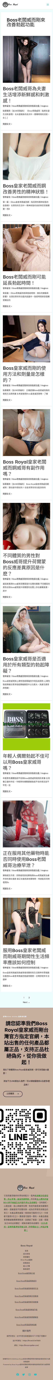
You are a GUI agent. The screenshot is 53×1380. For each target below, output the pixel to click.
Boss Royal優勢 (26, 1260)
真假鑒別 (26, 1257)
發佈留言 (7, 106)
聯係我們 (26, 1269)
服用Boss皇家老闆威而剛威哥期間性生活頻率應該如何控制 (26, 956)
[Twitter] (23, 1374)
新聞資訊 (26, 1263)
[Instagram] (29, 1374)
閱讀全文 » (7, 123)
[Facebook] (17, 1374)
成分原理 (26, 1254)
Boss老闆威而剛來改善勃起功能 (26, 106)
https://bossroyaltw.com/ (29, 1345)
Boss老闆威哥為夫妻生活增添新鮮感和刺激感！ (26, 95)
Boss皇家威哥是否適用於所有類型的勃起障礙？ (26, 665)
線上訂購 (26, 1266)
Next (26, 1002)
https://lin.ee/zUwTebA (31, 1341)
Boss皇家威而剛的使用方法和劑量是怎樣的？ (24, 374)
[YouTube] (35, 1374)
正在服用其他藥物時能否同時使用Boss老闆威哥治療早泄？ (26, 859)
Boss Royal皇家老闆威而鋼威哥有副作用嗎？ (24, 468)
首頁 (26, 1251)
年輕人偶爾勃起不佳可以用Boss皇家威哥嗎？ (26, 762)
